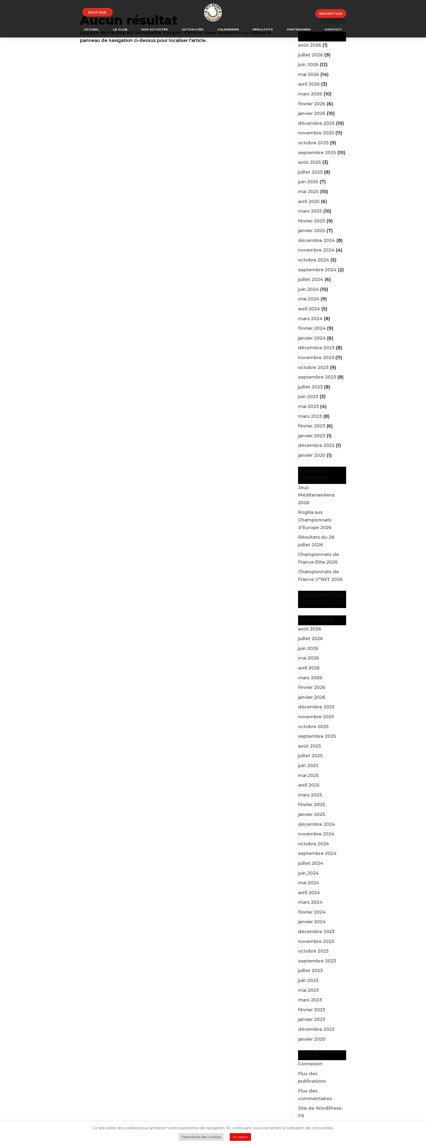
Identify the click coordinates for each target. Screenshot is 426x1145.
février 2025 (311, 221)
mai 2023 (308, 406)
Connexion (310, 1064)
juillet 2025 (310, 172)
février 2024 (312, 328)
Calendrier (228, 29)
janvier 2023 (311, 436)
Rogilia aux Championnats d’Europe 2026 (315, 520)
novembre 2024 (316, 250)
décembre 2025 (316, 123)
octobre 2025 (313, 143)
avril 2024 (309, 309)
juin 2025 (308, 182)
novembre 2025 (316, 133)
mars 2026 (310, 94)
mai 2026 (308, 74)
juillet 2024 (310, 279)
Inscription (330, 14)
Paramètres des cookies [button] (201, 1137)
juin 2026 (308, 64)
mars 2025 (310, 211)
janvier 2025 (311, 230)
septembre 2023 (317, 377)
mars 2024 (310, 318)
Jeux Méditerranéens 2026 (316, 495)
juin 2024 (308, 289)
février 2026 (311, 104)
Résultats (263, 29)
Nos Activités (154, 29)
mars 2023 (310, 416)
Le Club (120, 29)
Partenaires (299, 29)
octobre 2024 (313, 260)
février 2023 (311, 426)
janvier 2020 (311, 455)
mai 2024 (308, 299)
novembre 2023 (316, 357)
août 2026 (309, 45)
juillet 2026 (310, 55)
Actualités (192, 29)
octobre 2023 (313, 367)
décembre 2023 (316, 348)
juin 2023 (308, 396)
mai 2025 (308, 191)
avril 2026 (309, 84)
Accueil (91, 29)
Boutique (97, 12)
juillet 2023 (310, 387)
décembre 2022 (316, 445)
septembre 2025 (317, 152)
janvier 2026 (311, 113)
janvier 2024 (312, 338)
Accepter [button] (240, 1137)
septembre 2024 (317, 270)
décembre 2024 (316, 240)
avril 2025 (309, 201)
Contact (333, 29)
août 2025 (309, 162)
